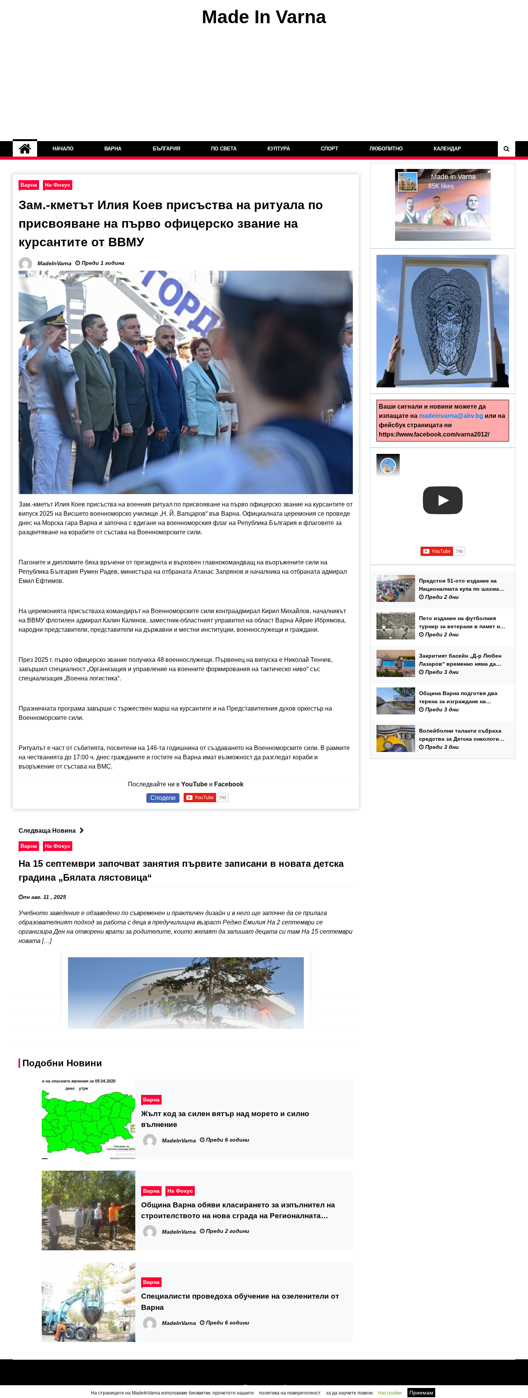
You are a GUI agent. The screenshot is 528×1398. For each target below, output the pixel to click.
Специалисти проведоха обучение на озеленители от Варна (240, 1301)
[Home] (25, 149)
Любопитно (386, 149)
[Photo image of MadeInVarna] (388, 465)
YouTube (194, 784)
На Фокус (57, 185)
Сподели (162, 797)
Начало (63, 149)
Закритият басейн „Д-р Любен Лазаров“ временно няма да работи (460, 660)
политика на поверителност (290, 1393)
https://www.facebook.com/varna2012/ (434, 434)
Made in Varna (453, 177)
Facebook (229, 784)
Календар (447, 149)
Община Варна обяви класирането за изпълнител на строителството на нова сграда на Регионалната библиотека (238, 1211)
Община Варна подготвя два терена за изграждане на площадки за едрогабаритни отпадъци (458, 698)
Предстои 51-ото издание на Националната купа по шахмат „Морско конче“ (460, 585)
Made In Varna (264, 17)
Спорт (329, 149)
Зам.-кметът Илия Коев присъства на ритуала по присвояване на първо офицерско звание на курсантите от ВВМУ (171, 223)
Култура (278, 149)
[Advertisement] (264, 84)
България (166, 149)
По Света (224, 149)
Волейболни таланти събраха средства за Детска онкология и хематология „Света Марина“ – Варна (462, 735)
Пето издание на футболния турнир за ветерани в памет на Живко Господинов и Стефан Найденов (461, 623)
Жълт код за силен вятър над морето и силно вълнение (225, 1119)
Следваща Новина (47, 830)
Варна (112, 149)
